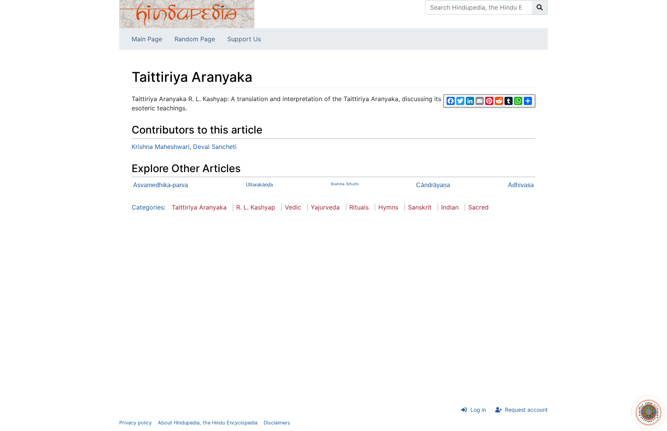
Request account (526, 409)
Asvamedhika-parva (160, 185)
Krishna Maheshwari (161, 146)
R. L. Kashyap (255, 207)
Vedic (293, 207)
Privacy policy (135, 423)
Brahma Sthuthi (345, 184)
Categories (148, 207)
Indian (450, 207)
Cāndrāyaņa (433, 185)
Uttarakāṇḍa (259, 185)
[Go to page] (540, 7)
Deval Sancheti (215, 146)
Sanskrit (420, 207)
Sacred (478, 207)
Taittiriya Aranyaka (199, 207)
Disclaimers (277, 423)
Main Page (147, 39)
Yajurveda (325, 207)
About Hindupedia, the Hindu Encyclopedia (207, 423)
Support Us (244, 39)
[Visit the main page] (186, 13)
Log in (478, 409)
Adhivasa (521, 185)
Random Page (194, 39)
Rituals (359, 207)
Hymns (388, 207)
